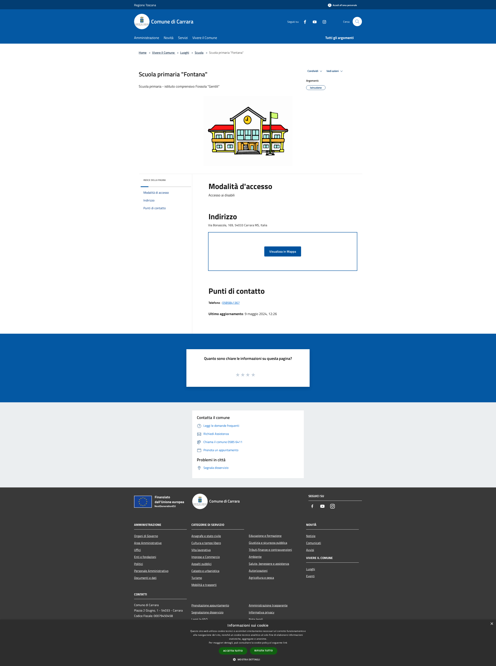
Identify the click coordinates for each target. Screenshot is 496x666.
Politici (138, 563)
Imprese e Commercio (205, 557)
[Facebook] (303, 21)
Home (142, 52)
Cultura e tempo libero (206, 543)
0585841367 (231, 302)
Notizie (310, 536)
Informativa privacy (261, 612)
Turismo (196, 577)
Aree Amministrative (148, 543)
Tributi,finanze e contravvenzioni (270, 549)
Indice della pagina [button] (154, 180)
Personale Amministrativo (151, 570)
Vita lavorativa (201, 550)
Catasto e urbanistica (205, 570)
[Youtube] (313, 21)
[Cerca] (357, 21)
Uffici (137, 550)
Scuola (199, 52)
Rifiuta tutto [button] (263, 650)
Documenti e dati (145, 577)
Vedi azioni (332, 71)
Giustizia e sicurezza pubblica (268, 542)
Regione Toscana (145, 5)
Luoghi (184, 52)
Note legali (256, 619)
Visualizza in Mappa (282, 251)
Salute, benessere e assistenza (269, 563)
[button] (248, 659)
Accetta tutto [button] (233, 650)
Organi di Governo (146, 536)
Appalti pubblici (201, 563)
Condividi (313, 71)
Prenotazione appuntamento (210, 605)
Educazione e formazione (265, 535)
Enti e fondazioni (145, 557)
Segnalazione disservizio (207, 612)
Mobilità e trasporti (204, 584)
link (285, 642)
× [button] (491, 623)
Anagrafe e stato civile (206, 536)
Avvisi (310, 550)
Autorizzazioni (258, 570)
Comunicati (313, 543)
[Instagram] (323, 21)
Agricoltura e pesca (261, 577)
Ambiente (255, 556)
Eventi (310, 576)
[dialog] (248, 643)
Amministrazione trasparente (268, 605)
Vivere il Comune (163, 52)
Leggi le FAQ (199, 619)
